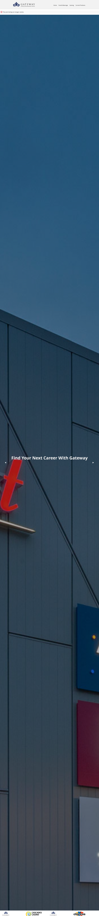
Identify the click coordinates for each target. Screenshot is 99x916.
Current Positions (80, 5)
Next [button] (93, 462)
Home (55, 5)
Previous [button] (5, 462)
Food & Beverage (63, 5)
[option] (49, 463)
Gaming (72, 5)
